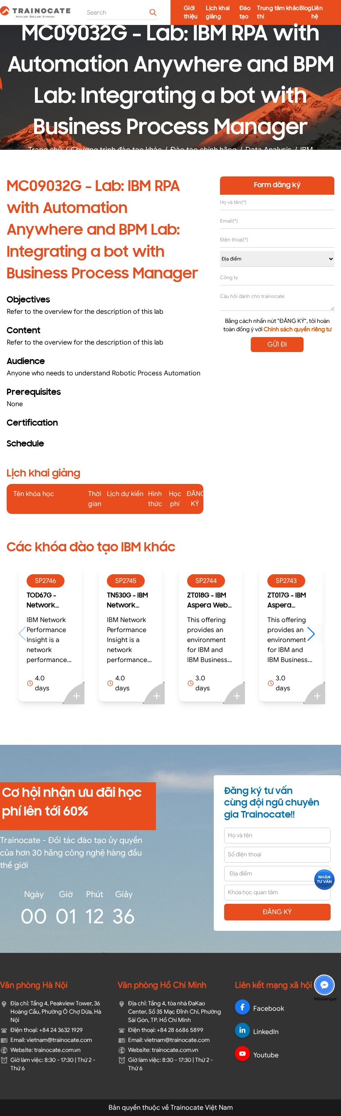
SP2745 (50, 581)
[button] (239, 634)
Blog (305, 8)
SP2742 (290, 581)
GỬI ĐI (277, 344)
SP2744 (130, 581)
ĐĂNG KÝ (277, 912)
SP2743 (210, 581)
